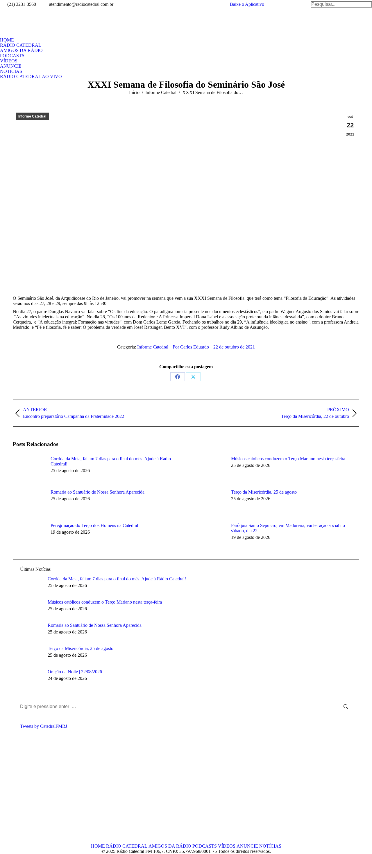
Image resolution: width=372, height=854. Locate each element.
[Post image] (29, 469)
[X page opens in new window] (26, 794)
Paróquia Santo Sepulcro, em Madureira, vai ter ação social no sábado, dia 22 (288, 528)
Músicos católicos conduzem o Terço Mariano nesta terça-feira (288, 458)
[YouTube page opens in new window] (34, 794)
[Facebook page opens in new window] (17, 794)
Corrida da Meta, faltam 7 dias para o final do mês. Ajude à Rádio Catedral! (111, 461)
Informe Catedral (32, 116)
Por (191, 346)
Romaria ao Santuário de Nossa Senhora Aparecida (97, 492)
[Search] (341, 4)
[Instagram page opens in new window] (43, 794)
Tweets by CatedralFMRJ (43, 726)
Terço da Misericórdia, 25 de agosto (264, 492)
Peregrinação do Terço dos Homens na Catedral (94, 525)
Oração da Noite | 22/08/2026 (75, 671)
